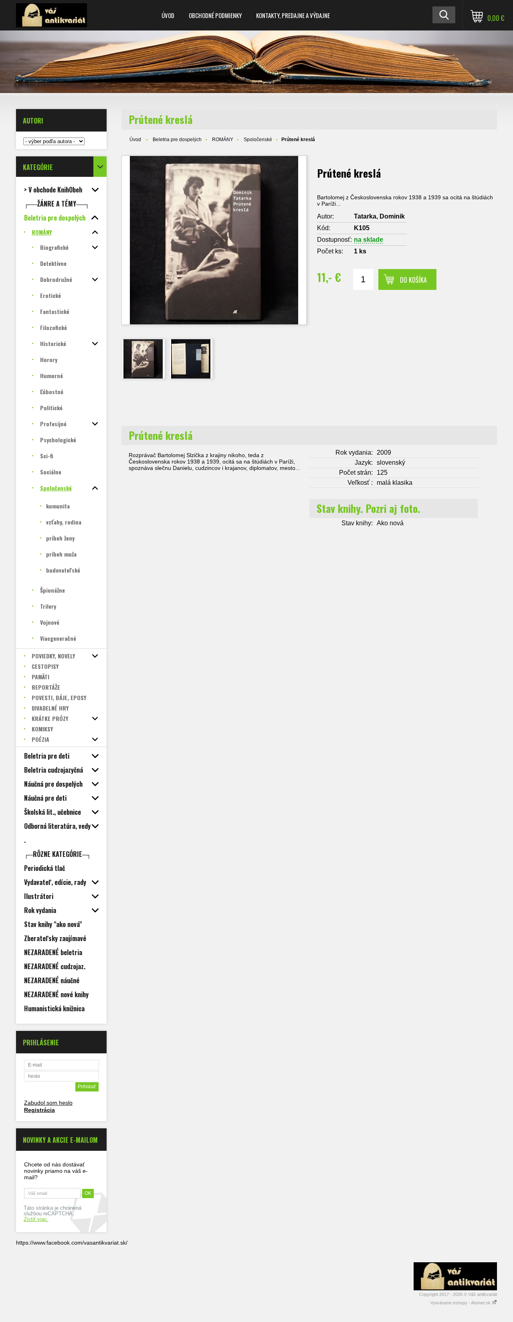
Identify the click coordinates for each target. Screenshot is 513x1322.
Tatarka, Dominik (379, 216)
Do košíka (413, 280)
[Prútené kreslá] (143, 359)
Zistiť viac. (36, 1219)
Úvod (168, 15)
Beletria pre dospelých (177, 139)
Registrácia (39, 1110)
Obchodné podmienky (215, 15)
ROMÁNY (222, 139)
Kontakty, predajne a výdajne (293, 15)
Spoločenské (258, 139)
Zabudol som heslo (48, 1102)
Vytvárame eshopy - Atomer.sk (461, 1302)
